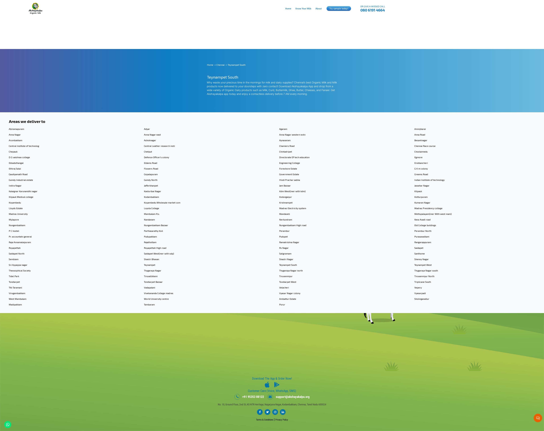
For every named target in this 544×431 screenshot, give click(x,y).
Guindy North (150, 180)
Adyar (147, 129)
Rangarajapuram (422, 242)
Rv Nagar (284, 248)
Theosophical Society (20, 270)
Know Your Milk (303, 8)
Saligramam (285, 253)
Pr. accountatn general (20, 236)
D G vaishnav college (19, 157)
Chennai (220, 64)
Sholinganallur (421, 298)
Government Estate (289, 174)
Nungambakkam (17, 225)
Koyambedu (15, 202)
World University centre (156, 298)
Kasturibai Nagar (152, 191)
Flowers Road (151, 168)
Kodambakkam (151, 197)
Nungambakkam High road (292, 225)
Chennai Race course (424, 146)
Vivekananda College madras (158, 293)
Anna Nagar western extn (292, 134)
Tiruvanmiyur (286, 276)
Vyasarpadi (420, 293)
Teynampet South (288, 264)
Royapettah (15, 248)
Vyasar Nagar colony (289, 293)
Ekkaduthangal (16, 163)
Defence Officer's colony (156, 157)
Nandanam (149, 219)
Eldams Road (150, 163)
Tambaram (149, 304)
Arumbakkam (15, 140)
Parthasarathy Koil (153, 231)
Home (288, 8)
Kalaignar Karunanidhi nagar (23, 191)
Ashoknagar (150, 140)
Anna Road (419, 134)
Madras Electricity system (292, 208)
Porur (282, 304)
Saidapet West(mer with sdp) (159, 253)
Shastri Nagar (286, 259)
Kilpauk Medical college (21, 197)
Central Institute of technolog (24, 146)
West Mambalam (17, 298)
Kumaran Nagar (422, 202)
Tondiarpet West (287, 281)
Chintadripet (285, 151)
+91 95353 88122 (252, 397)
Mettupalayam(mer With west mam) (433, 214)
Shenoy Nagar (421, 259)
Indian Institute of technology (429, 180)
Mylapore (14, 219)
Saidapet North (16, 253)
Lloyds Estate (16, 208)
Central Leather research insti (159, 146)
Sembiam (13, 259)
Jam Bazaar (285, 185)
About (318, 8)
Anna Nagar (15, 134)
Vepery (418, 287)
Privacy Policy (281, 419)
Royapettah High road (155, 248)
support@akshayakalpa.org (291, 397)
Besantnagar (420, 140)
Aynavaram (285, 140)
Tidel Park (14, 276)
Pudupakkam (150, 236)
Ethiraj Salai (15, 168)
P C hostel (14, 231)
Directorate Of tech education (294, 157)
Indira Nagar (15, 185)
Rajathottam (150, 242)
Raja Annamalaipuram (20, 242)
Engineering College (289, 163)
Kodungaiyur (285, 197)
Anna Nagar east (152, 134)
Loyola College (151, 208)
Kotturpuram (421, 197)
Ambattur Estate (287, 298)
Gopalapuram (151, 174)
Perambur (284, 231)
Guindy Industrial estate (21, 180)
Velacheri (284, 287)
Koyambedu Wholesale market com (162, 202)
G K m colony (421, 168)
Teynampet (149, 264)
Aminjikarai (420, 129)
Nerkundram (285, 219)
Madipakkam (15, 304)
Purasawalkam (421, 236)
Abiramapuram (16, 129)
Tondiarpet (14, 281)
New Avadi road (422, 219)
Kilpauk (418, 191)
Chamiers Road (287, 146)
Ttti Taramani (15, 287)
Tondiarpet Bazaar (153, 281)
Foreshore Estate (288, 168)
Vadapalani (149, 287)
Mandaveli (284, 214)
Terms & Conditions (265, 419)
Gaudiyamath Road (18, 174)
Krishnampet (286, 202)
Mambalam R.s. (152, 214)
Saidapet (418, 248)
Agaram (283, 129)
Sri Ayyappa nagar (18, 264)
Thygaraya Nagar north (291, 270)
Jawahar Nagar (421, 185)
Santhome (419, 253)
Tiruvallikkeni (151, 276)
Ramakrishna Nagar (289, 242)
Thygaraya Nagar (152, 270)
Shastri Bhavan (151, 259)
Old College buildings (425, 225)
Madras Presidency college (428, 208)
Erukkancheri (421, 163)
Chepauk (13, 151)
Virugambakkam (17, 293)
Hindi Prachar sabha (289, 180)
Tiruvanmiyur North (424, 276)
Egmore (418, 157)
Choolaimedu (421, 151)
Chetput (148, 151)
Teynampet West (423, 264)
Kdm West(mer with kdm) (292, 191)
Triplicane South (422, 281)
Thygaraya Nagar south (426, 270)
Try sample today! (338, 8)
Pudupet (283, 236)
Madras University (18, 214)
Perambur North (422, 231)
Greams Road (421, 174)
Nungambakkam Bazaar (156, 225)
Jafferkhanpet (151, 185)
